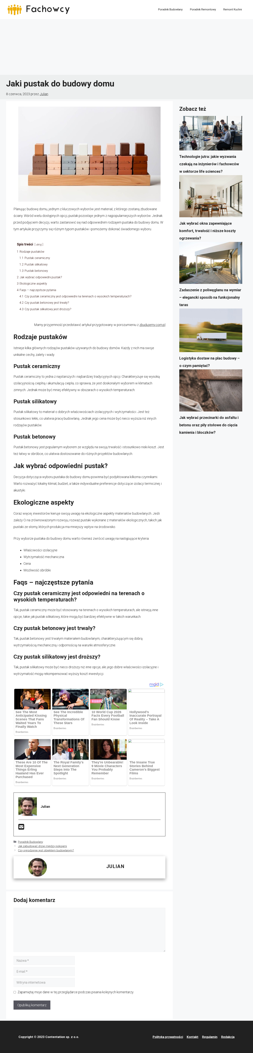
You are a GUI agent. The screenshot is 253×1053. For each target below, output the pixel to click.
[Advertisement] (126, 47)
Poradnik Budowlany (170, 9)
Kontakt (192, 1037)
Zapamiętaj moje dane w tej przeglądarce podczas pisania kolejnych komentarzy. (76, 992)
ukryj (39, 244)
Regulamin (209, 1037)
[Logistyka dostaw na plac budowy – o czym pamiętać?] (210, 332)
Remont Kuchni (232, 9)
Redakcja (227, 1037)
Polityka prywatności (168, 1037)
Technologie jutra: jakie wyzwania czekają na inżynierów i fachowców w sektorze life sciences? (209, 164)
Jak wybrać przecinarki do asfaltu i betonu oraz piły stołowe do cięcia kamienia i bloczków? (209, 425)
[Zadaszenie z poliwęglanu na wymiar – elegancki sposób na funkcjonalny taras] (210, 264)
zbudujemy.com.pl (152, 325)
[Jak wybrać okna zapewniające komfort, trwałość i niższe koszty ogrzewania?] (210, 197)
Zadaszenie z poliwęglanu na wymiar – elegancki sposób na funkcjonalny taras (210, 297)
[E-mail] (21, 828)
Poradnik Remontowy (203, 9)
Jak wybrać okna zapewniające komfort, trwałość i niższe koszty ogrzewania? (207, 230)
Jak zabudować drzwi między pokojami (42, 846)
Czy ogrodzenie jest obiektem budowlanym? (46, 850)
